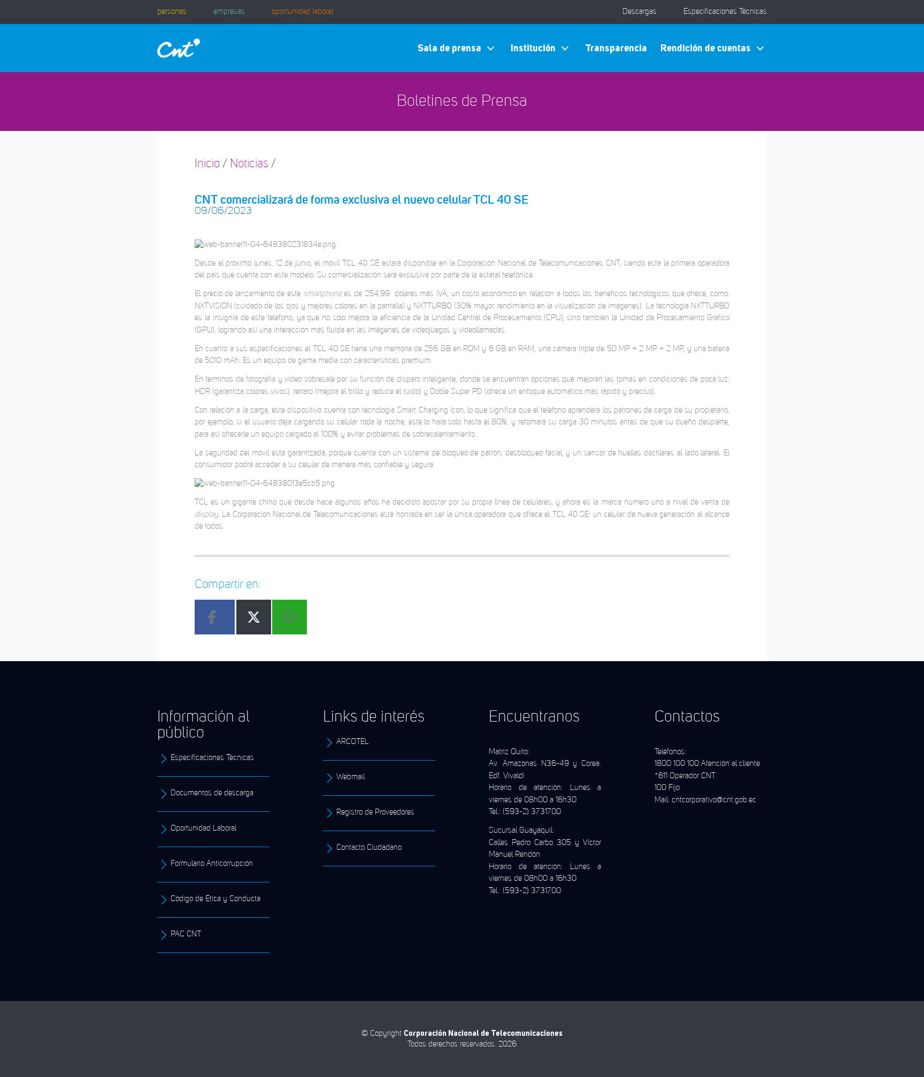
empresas (229, 12)
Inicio (207, 164)
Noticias (249, 164)
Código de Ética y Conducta (215, 899)
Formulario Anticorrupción (212, 864)
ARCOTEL (352, 742)
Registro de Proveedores (375, 813)
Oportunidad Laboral (203, 829)
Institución (533, 48)
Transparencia (616, 48)
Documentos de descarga (212, 793)
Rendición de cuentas (705, 48)
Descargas (639, 12)
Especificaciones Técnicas (725, 12)
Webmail (350, 777)
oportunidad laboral (302, 12)
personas (172, 12)
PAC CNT (186, 935)
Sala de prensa (449, 48)
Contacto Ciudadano (369, 848)
